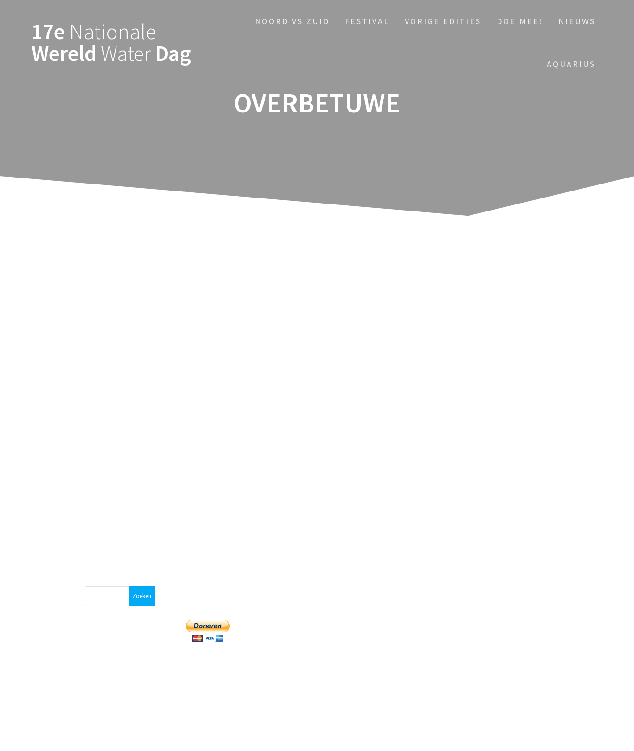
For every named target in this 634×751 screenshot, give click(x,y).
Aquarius (571, 64)
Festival (367, 21)
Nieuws (576, 21)
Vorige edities (443, 21)
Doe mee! (520, 21)
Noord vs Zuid (292, 21)
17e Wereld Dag (111, 43)
